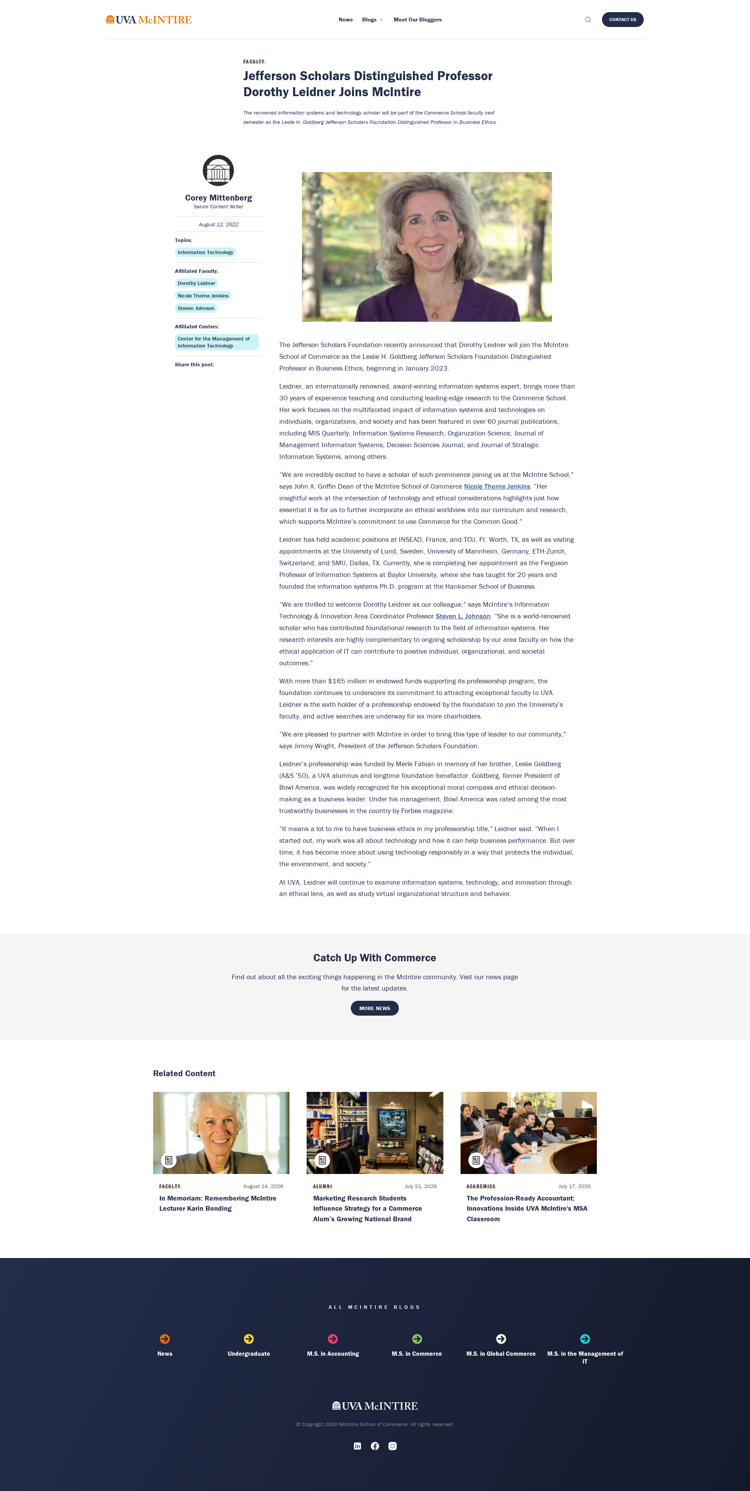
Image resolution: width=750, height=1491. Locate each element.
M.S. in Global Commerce (501, 1353)
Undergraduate (249, 1353)
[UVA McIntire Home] (375, 1407)
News (165, 1353)
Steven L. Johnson (463, 615)
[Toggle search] (587, 19)
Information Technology (205, 252)
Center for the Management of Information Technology (214, 342)
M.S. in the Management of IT (585, 1357)
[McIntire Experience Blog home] (149, 19)
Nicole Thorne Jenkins (203, 295)
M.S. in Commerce (417, 1353)
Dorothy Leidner (196, 283)
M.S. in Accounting (333, 1353)
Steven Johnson (196, 308)
